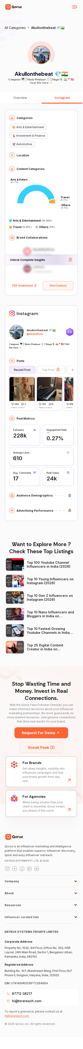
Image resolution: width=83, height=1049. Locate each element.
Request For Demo (38, 732)
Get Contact (58, 285)
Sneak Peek (38, 747)
